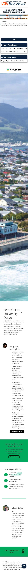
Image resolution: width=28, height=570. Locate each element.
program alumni (16, 474)
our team (19, 473)
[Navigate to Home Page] (13, 3)
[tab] (4, 21)
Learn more (14, 457)
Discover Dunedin (17, 431)
